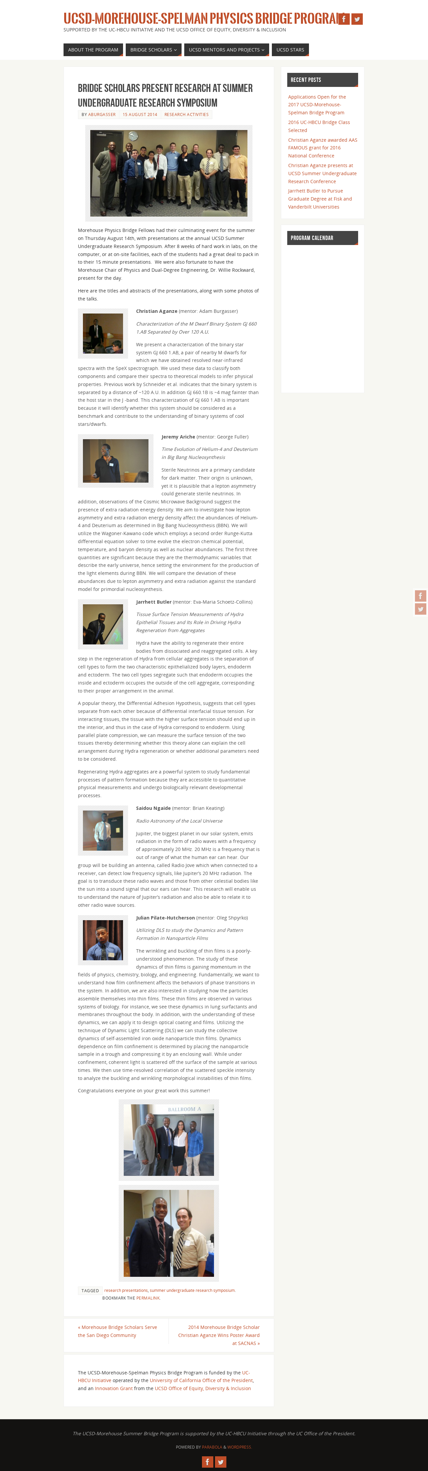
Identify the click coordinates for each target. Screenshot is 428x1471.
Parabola (212, 1447)
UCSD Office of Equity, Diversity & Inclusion (203, 1388)
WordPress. (239, 1447)
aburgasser (102, 114)
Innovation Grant (114, 1388)
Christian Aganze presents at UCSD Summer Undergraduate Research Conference (322, 173)
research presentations (126, 1290)
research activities (187, 114)
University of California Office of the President (201, 1380)
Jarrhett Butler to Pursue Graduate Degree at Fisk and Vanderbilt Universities (320, 199)
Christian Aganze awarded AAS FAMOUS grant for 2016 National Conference (322, 148)
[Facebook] (420, 596)
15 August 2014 (140, 114)
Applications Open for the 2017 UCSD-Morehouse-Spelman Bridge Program (317, 105)
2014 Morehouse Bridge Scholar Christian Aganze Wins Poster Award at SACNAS (219, 1335)
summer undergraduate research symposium (192, 1290)
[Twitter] (420, 609)
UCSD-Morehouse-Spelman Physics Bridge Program (204, 18)
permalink (148, 1298)
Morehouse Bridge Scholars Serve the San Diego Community (117, 1331)
